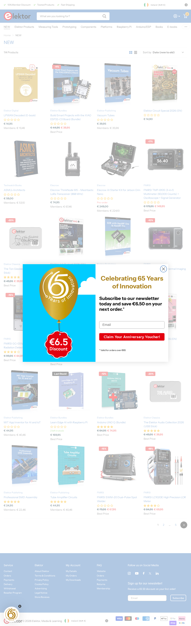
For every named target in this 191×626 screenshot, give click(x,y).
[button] (11, 614)
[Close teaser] (19, 606)
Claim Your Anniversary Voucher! (132, 336)
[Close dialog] (163, 269)
